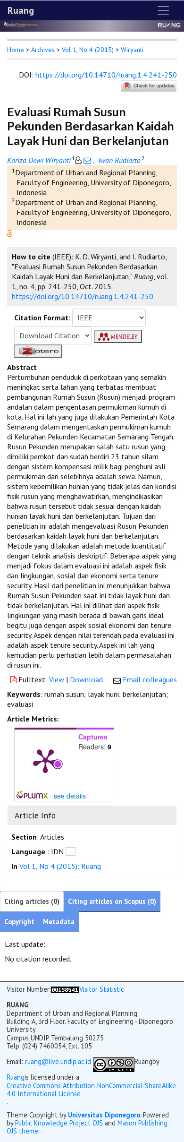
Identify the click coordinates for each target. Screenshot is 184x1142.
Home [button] (15, 49)
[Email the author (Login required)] (87, 160)
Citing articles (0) (31, 901)
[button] (9, 232)
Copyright (19, 921)
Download (86, 679)
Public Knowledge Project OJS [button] (59, 1122)
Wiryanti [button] (132, 49)
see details (70, 795)
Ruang (21, 10)
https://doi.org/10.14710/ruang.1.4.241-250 (106, 74)
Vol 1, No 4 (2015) (88, 49)
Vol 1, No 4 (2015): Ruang (60, 866)
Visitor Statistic (101, 989)
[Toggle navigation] (163, 10)
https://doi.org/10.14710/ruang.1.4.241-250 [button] (82, 296)
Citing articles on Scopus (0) (112, 901)
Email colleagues (150, 679)
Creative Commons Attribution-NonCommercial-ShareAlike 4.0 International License (91, 1090)
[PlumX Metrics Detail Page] (45, 760)
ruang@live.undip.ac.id (58, 1061)
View (56, 679)
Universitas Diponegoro (104, 1114)
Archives (43, 49)
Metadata (59, 921)
